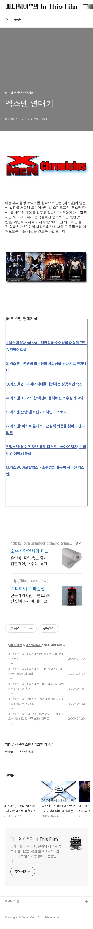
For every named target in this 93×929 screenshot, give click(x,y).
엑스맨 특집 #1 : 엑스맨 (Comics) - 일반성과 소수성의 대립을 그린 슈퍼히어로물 (35, 716)
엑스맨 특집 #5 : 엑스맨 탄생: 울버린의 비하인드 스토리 (35, 656)
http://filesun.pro (24, 581)
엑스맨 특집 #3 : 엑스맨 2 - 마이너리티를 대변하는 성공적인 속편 (36, 686)
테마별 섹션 (15, 645)
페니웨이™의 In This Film (34, 839)
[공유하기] (24, 628)
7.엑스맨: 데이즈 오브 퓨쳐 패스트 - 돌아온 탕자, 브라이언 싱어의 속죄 (46, 450)
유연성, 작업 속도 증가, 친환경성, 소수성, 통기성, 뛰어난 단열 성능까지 (31, 561)
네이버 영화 (12, 918)
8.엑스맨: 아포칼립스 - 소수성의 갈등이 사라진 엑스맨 (45, 471)
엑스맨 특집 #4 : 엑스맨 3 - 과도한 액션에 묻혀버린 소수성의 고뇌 (35, 671)
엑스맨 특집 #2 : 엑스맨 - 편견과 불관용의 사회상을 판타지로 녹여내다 (36, 701)
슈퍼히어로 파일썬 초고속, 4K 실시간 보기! (31, 589)
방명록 (18, 20)
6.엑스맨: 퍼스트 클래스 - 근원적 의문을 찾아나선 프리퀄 (45, 429)
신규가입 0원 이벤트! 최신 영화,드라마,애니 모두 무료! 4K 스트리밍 (31, 598)
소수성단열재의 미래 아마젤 (30, 551)
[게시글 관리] (31, 628)
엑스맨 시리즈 (34, 645)
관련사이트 (12, 901)
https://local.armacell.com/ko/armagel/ (41, 543)
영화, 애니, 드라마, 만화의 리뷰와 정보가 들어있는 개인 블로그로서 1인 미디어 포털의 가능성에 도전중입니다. (35, 853)
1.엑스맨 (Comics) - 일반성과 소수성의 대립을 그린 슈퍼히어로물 (46, 346)
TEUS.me (12, 910)
